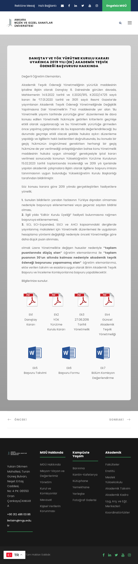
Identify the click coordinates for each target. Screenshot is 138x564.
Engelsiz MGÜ (116, 6)
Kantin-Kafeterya (85, 475)
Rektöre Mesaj (25, 6)
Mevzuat (46, 500)
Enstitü (110, 471)
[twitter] (82, 6)
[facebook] (69, 6)
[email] (62, 6)
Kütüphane (80, 481)
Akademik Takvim (117, 488)
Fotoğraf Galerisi (84, 500)
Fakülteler (112, 464)
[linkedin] (75, 6)
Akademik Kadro (116, 495)
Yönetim (46, 482)
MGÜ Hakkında (50, 464)
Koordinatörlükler (117, 512)
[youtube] (90, 6)
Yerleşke (79, 494)
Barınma (79, 468)
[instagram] (97, 6)
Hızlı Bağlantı (47, 6)
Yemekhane (81, 487)
